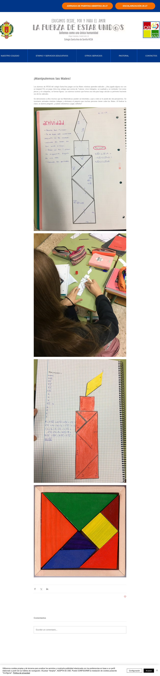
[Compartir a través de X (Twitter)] (41, 589)
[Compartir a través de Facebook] (35, 589)
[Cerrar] (157, 670)
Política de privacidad (21, 673)
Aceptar (149, 670)
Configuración (134, 670)
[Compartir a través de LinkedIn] (47, 589)
